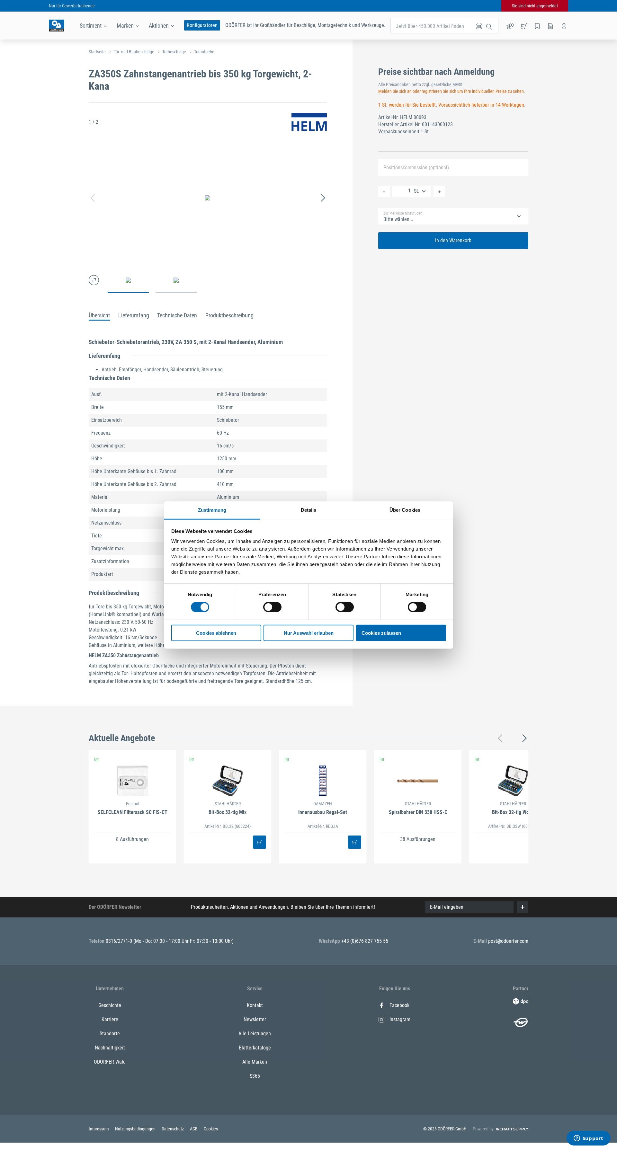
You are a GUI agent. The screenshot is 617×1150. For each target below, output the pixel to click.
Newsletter (255, 1019)
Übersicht (99, 315)
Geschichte (109, 1005)
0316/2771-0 (119, 941)
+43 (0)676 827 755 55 (364, 941)
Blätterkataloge (255, 1048)
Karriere (110, 1019)
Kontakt (255, 1005)
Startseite (97, 51)
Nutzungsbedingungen (135, 1128)
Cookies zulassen (381, 633)
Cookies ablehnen (216, 633)
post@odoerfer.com (508, 941)
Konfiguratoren (202, 25)
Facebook (399, 1005)
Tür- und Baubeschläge (134, 51)
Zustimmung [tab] (212, 510)
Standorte (110, 1034)
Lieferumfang (133, 315)
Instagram (399, 1019)
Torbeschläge (174, 51)
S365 (255, 1076)
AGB (194, 1128)
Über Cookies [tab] (404, 510)
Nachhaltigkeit (110, 1048)
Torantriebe (204, 51)
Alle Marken (254, 1062)
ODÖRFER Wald (110, 1062)
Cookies (211, 1128)
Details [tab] (309, 510)
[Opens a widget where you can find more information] (588, 1139)
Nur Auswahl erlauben (309, 633)
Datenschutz (173, 1128)
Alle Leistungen (254, 1034)
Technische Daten (177, 315)
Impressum (99, 1128)
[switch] (272, 607)
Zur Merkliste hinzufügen (402, 213)
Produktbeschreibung (229, 315)
